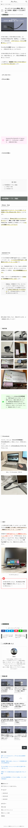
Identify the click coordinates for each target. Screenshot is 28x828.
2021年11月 (5, 793)
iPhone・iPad (10, 186)
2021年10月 (5, 796)
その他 (4, 807)
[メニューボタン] (1, 1)
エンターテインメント (8, 810)
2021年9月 (5, 799)
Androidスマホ (10, 188)
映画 (4, 816)
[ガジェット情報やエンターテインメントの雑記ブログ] (14, 1)
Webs (14, 656)
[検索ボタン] (26, 1)
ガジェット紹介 (5, 14)
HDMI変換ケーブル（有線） (11, 184)
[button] (3, 631)
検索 (24, 747)
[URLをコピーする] (25, 631)
